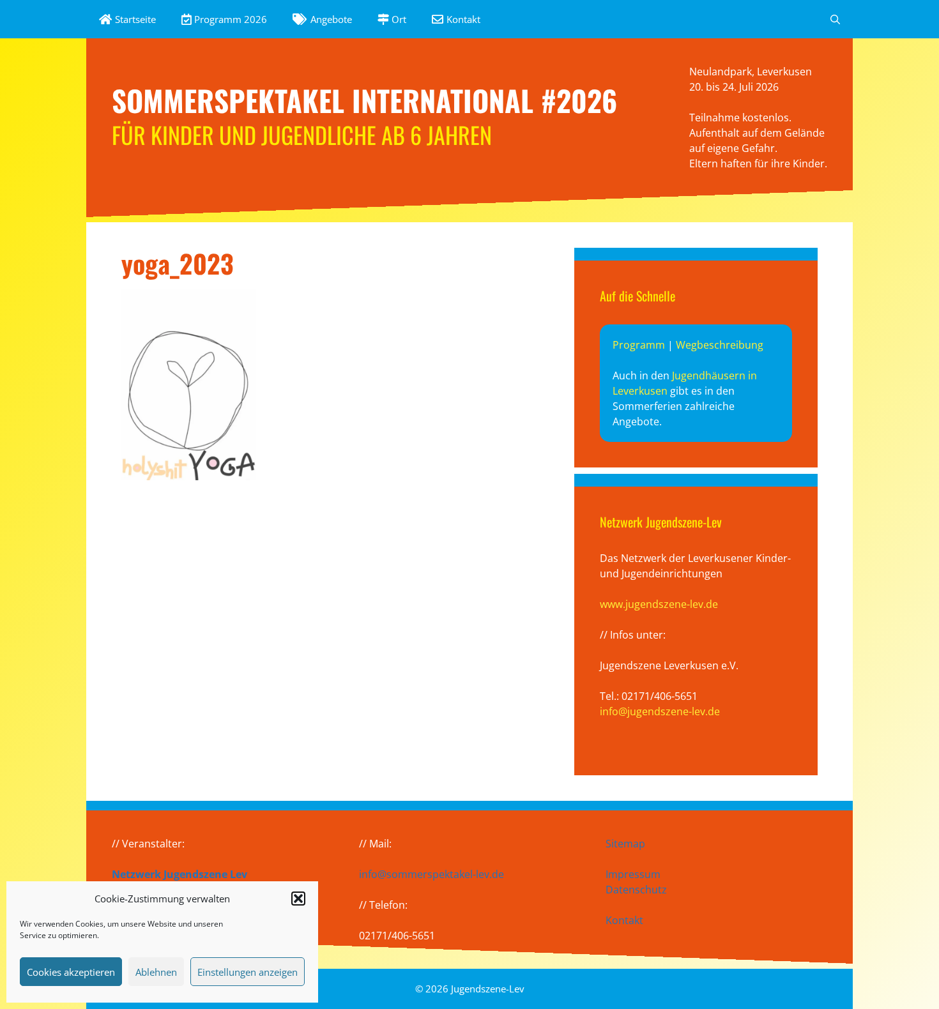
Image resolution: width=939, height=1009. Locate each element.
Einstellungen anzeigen (247, 972)
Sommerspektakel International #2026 (364, 100)
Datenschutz (636, 890)
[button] (298, 898)
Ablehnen (156, 972)
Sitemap (625, 844)
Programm (639, 345)
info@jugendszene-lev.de (660, 711)
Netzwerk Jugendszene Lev (179, 874)
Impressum (633, 874)
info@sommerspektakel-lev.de (431, 874)
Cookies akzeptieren (71, 972)
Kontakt (624, 920)
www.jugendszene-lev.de (659, 604)
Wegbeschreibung (719, 345)
